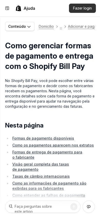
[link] (25, 8)
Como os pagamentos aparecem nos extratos (53, 145)
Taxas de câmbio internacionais (41, 176)
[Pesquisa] (73, 206)
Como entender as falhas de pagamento (48, 195)
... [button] (61, 26)
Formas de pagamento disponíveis (43, 138)
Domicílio (46, 26)
